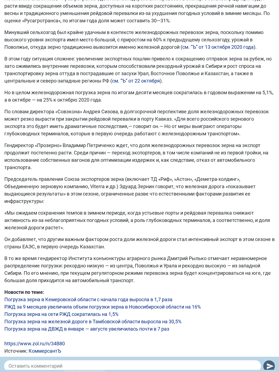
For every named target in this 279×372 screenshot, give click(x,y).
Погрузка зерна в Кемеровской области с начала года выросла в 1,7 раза (88, 299)
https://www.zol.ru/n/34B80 (34, 343)
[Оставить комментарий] (132, 366)
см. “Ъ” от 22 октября (136, 81)
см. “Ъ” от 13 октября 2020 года (218, 47)
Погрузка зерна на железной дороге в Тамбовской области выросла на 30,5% (92, 321)
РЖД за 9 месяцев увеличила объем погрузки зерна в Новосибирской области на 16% (102, 307)
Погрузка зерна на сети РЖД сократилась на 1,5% (61, 314)
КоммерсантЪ (45, 351)
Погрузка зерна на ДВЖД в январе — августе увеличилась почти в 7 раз (86, 329)
